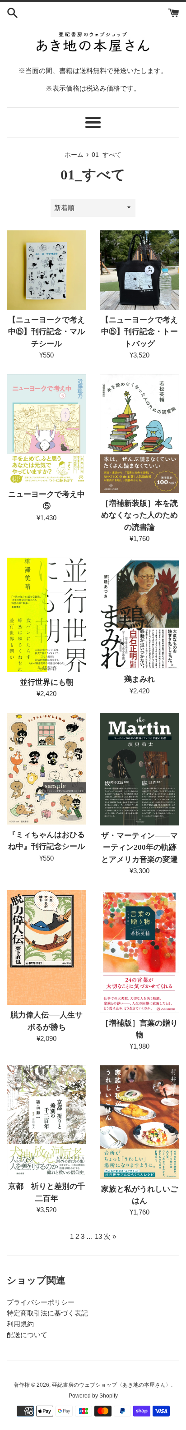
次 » (110, 1236)
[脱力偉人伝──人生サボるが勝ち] (46, 947)
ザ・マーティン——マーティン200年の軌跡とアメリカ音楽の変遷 (139, 847)
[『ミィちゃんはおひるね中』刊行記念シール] (46, 769)
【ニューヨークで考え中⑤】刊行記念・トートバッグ (139, 332)
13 (98, 1236)
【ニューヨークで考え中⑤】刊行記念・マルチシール (46, 332)
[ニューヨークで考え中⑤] (46, 429)
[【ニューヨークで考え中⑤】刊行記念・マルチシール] (46, 270)
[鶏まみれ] (139, 613)
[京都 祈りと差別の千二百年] (46, 1120)
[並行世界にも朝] (46, 615)
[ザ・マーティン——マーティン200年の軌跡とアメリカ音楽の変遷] (139, 769)
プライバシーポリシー (40, 1302)
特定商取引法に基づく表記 (47, 1313)
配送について (27, 1334)
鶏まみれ (139, 679)
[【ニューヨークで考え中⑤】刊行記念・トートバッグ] (139, 270)
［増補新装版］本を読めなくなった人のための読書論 (139, 515)
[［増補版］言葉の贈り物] (139, 951)
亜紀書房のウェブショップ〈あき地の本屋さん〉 (111, 1385)
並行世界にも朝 (47, 682)
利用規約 (20, 1324)
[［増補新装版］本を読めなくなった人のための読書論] (139, 433)
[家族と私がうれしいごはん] (139, 1121)
